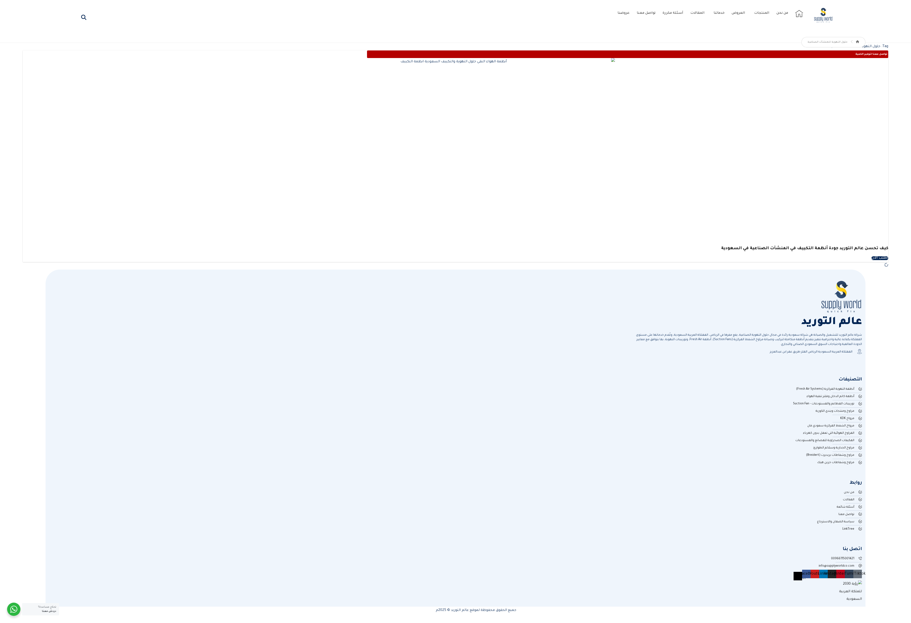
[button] (83, 17)
